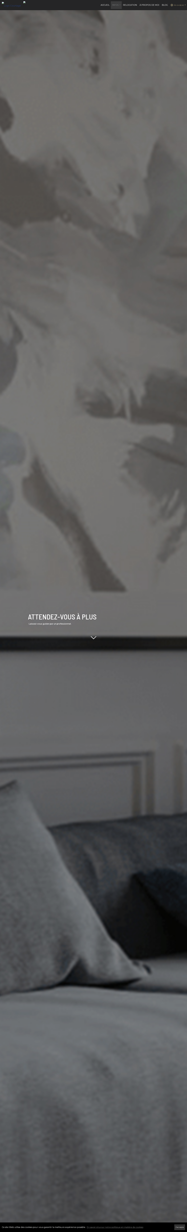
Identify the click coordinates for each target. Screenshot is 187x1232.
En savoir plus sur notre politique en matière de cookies (115, 1227)
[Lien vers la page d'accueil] (12, 5)
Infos (116, 6)
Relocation (130, 5)
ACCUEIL (105, 5)
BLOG (165, 5)
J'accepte (180, 1227)
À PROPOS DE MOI (149, 5)
